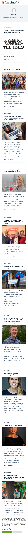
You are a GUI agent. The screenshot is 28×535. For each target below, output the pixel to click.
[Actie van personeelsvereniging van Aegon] (14, 279)
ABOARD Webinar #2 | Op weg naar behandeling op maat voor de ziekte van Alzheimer (14, 118)
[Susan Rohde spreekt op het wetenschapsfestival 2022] (14, 183)
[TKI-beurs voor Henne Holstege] (14, 436)
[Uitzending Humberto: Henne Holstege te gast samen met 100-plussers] (14, 234)
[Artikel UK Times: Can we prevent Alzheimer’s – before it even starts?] (14, 45)
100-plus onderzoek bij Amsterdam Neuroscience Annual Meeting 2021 (14, 477)
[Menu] (25, 2)
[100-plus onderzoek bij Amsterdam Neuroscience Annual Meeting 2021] (14, 490)
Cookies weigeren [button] (17, 531)
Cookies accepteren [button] (7, 531)
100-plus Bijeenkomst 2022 (12, 69)
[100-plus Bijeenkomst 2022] (14, 81)
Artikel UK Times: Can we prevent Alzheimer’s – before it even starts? (14, 32)
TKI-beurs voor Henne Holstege (13, 425)
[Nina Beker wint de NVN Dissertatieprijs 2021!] (14, 386)
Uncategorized (7, 27)
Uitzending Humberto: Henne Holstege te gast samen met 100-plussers (13, 221)
